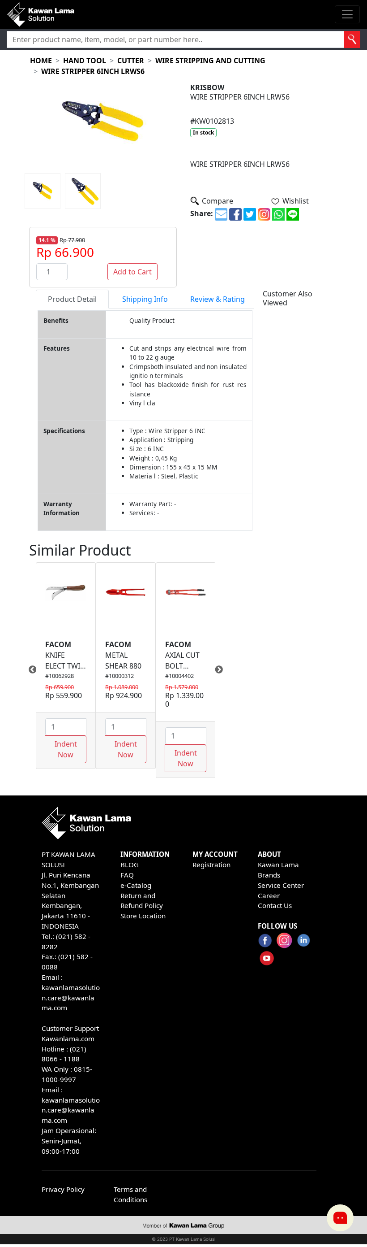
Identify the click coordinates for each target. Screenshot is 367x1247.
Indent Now (66, 749)
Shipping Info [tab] (145, 299)
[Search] (352, 39)
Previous (29, 669)
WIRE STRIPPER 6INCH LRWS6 (93, 71)
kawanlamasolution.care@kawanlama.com (71, 997)
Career (269, 895)
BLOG (129, 864)
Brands (269, 874)
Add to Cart (132, 272)
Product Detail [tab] (72, 299)
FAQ (127, 874)
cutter (130, 60)
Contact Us (275, 905)
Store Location (143, 915)
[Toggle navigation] (347, 14)
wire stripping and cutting (210, 60)
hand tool (84, 60)
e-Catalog (135, 885)
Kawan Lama (278, 864)
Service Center (281, 885)
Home (41, 60)
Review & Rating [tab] (217, 299)
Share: (201, 213)
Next (222, 669)
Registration (211, 864)
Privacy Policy (63, 1189)
